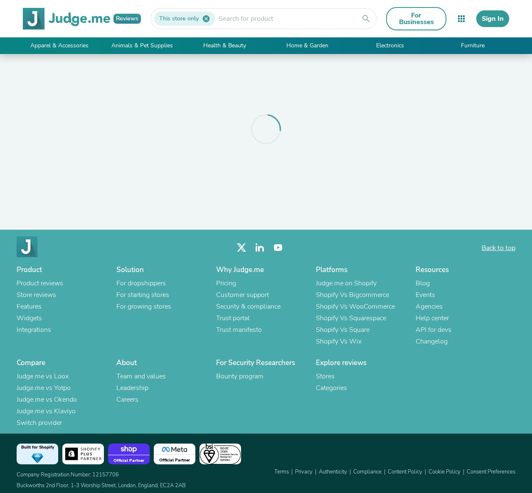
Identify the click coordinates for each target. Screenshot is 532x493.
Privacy (304, 472)
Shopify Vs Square (342, 330)
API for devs (433, 330)
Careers (127, 399)
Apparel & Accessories (59, 45)
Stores (325, 376)
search (366, 19)
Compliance (367, 472)
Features (29, 306)
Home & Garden (307, 45)
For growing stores (143, 306)
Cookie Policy (445, 472)
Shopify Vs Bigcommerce (352, 295)
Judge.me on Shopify (346, 283)
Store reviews (36, 295)
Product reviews (40, 283)
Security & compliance (248, 306)
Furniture (473, 45)
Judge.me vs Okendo (47, 399)
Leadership (132, 388)
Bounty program (240, 376)
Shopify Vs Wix (339, 341)
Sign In (493, 18)
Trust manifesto (239, 330)
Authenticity (333, 472)
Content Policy (405, 472)
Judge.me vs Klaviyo (46, 411)
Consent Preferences (491, 472)
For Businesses (416, 19)
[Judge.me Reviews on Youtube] (278, 248)
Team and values (141, 376)
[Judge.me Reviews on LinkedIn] (260, 248)
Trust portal (233, 318)
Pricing (226, 283)
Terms (281, 472)
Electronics (390, 45)
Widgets (29, 318)
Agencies (429, 306)
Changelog (432, 341)
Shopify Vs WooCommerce (355, 306)
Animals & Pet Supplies (142, 45)
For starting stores (142, 295)
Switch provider (39, 423)
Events (425, 295)
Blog (423, 283)
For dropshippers (141, 283)
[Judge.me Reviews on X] (241, 248)
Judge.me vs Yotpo (44, 388)
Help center (432, 318)
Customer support (242, 295)
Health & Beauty (224, 45)
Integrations (34, 330)
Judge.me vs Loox (43, 376)
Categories (331, 388)
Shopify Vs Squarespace (351, 318)
